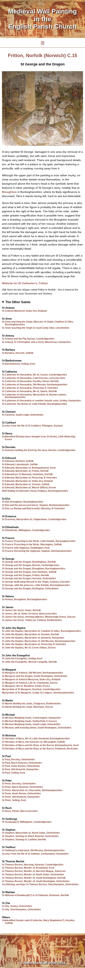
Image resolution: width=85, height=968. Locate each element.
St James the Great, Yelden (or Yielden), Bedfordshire (32, 620)
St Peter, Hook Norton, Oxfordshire (21, 793)
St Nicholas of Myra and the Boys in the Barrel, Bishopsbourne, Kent (40, 745)
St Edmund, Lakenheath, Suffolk (20, 464)
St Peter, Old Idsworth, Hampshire (21, 796)
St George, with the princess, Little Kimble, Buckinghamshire (36, 585)
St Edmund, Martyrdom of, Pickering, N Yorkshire (29, 477)
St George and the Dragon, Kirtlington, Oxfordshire (30, 588)
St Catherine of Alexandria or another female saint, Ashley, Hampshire (41, 400)
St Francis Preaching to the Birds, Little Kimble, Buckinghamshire (39, 541)
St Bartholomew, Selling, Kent (18, 363)
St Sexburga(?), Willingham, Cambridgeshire (27, 822)
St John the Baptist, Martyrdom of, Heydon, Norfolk (30, 634)
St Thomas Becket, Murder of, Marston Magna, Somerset (34, 871)
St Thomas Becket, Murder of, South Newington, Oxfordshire (36, 881)
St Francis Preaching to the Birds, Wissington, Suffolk (32, 544)
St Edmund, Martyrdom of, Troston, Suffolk (25, 484)
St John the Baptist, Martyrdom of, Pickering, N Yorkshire (34, 644)
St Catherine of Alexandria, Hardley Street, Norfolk (30, 381)
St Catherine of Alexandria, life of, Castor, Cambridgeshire (34, 374)
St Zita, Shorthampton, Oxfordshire (21, 909)
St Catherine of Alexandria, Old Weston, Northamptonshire (34, 384)
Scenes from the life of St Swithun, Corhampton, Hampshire (35, 853)
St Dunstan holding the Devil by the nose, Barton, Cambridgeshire (39, 450)
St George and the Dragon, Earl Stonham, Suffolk (29, 572)
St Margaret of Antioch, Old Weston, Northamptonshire (32, 672)
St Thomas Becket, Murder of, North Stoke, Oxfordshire (33, 874)
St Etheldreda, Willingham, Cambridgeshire (26, 530)
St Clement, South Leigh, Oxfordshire (22, 414)
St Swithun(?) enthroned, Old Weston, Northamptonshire (33, 850)
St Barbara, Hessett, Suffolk (17, 353)
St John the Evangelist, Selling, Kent (22, 658)
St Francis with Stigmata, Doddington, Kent (26, 547)
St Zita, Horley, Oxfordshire (17, 906)
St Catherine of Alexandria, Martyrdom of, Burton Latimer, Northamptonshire (34, 396)
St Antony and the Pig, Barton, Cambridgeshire (28, 338)
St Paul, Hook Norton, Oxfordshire (21, 766)
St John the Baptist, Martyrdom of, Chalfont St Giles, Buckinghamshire (41, 631)
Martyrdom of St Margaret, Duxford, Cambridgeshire (31, 689)
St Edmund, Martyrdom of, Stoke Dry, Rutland (27, 481)
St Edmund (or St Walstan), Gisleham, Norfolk (27, 474)
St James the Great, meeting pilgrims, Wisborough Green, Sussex (39, 616)
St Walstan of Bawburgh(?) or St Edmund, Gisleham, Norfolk (35, 895)
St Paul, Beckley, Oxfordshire (18, 759)
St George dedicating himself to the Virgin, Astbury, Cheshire (36, 581)
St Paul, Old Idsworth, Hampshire (20, 769)
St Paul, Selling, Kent (13, 772)
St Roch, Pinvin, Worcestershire (20, 811)
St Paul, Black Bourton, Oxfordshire (22, 762)
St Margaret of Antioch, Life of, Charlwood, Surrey (30, 682)
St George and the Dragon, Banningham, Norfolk (29, 561)
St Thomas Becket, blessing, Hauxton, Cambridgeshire (32, 864)
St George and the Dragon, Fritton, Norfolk (25, 575)
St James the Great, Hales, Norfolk (21, 610)
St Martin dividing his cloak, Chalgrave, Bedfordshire (31, 703)
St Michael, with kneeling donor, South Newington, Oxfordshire (36, 727)
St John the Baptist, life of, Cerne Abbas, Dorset (29, 647)
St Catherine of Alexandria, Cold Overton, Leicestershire (33, 378)
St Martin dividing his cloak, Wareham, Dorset (27, 707)
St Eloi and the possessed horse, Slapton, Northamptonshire (36, 505)
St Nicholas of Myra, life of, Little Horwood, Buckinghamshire (36, 738)
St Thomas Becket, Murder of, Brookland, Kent (28, 867)
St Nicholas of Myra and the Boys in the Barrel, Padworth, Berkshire (40, 748)
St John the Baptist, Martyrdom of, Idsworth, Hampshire (33, 637)
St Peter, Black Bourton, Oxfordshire (22, 787)
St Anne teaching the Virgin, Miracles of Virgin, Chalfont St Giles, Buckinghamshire (38, 323)
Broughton (9, 192)
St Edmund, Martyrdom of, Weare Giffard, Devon (29, 487)
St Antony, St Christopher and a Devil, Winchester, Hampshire (36, 342)
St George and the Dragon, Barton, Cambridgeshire (30, 565)
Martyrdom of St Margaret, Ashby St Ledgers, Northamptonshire (38, 692)
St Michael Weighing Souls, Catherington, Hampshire (31, 717)
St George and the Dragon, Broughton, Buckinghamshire (33, 568)
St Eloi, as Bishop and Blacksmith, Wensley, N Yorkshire (33, 508)
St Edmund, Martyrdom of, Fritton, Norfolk (25, 471)
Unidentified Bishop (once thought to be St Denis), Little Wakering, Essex (39, 438)
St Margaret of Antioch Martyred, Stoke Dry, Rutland (31, 679)
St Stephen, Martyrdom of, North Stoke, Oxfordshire (31, 832)
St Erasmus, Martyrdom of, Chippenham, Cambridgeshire (34, 519)
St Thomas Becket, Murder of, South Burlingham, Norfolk (34, 877)
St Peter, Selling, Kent (14, 800)
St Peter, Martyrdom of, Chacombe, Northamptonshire (32, 790)
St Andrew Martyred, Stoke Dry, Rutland (24, 310)
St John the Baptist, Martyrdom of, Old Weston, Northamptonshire (39, 641)
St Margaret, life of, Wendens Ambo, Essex (26, 686)
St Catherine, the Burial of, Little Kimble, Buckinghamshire (34, 404)
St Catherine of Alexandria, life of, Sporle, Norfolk (29, 391)
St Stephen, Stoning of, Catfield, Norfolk (24, 839)
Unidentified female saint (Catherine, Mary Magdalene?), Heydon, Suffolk (38, 922)
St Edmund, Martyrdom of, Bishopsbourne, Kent (29, 467)
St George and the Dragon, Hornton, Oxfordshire (29, 578)
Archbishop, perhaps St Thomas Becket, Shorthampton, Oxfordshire (40, 884)
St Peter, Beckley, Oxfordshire (19, 783)
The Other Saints (17, 302)
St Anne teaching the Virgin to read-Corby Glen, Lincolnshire (35, 327)
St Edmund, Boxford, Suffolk (18, 461)
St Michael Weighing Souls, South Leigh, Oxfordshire (31, 724)
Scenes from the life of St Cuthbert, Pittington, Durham (32, 425)
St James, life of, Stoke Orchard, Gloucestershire (29, 613)
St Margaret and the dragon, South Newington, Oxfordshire (34, 676)
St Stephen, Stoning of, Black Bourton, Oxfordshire (30, 836)
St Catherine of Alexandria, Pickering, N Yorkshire (30, 388)
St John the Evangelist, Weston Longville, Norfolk (29, 661)
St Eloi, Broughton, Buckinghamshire (22, 501)
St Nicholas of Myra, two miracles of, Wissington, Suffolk (33, 742)
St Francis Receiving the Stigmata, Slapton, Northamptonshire (37, 551)
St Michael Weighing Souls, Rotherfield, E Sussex (29, 721)
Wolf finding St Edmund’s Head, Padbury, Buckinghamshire (35, 491)
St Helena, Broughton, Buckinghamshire (24, 599)
